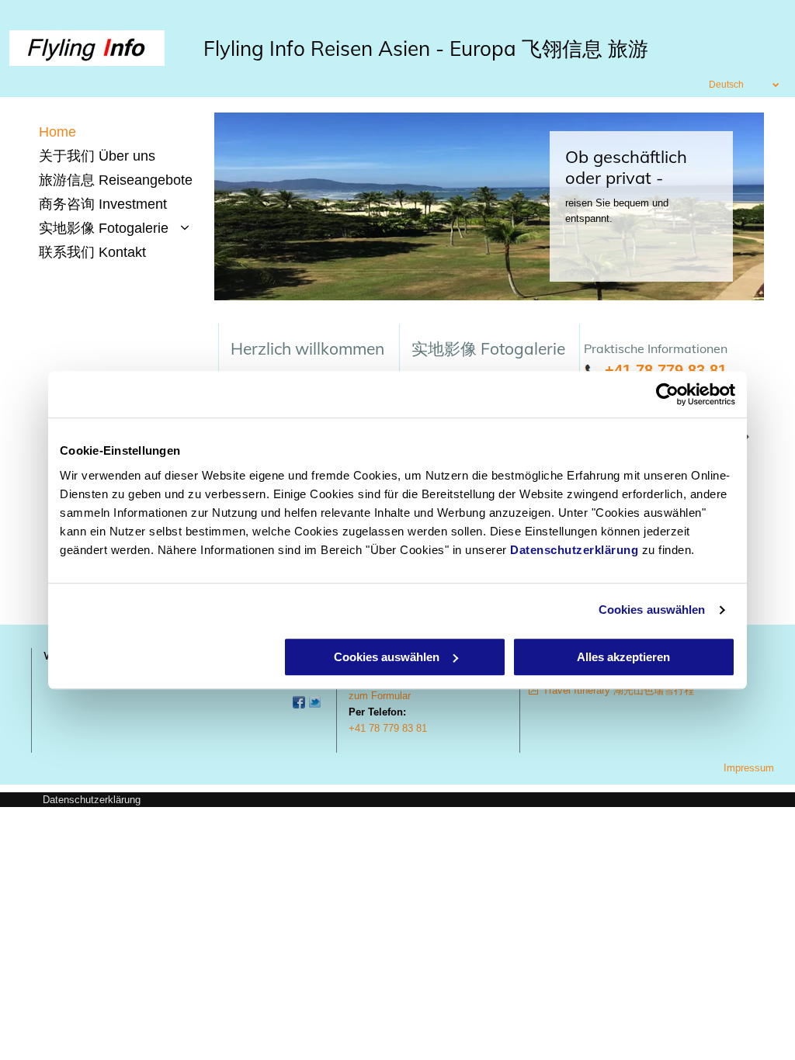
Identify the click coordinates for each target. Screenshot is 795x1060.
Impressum (749, 768)
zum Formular (380, 695)
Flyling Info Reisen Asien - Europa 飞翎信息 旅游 (425, 48)
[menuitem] (123, 132)
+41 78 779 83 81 (666, 370)
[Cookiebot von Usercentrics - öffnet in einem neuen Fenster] (667, 394)
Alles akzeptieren (623, 656)
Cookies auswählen (652, 609)
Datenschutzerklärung (574, 549)
